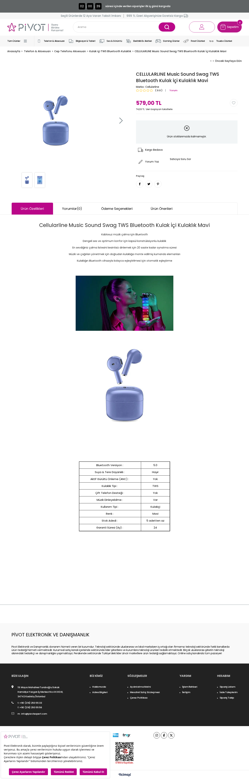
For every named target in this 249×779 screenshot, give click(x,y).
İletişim (186, 692)
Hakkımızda (99, 687)
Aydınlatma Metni (140, 687)
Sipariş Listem (227, 687)
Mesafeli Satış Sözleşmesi (145, 692)
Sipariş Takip (227, 697)
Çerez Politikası (139, 697)
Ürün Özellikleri (32, 208)
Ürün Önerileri (161, 208)
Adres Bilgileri (99, 692)
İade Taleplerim (229, 692)
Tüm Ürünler (13, 41)
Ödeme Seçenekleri (117, 208)
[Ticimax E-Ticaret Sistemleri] (124, 775)
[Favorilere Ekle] (233, 103)
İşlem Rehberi (189, 687)
